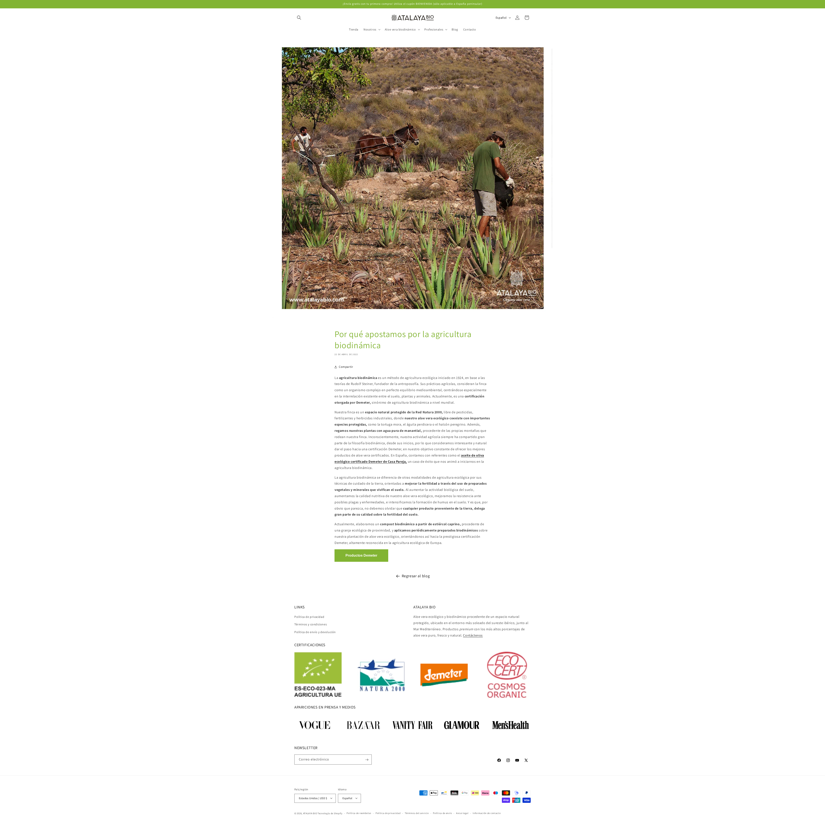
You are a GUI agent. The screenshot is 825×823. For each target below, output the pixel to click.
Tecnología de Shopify (330, 813)
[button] (299, 17)
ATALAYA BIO (310, 813)
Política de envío (442, 813)
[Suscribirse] (366, 760)
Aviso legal (462, 813)
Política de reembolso (359, 813)
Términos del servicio (417, 813)
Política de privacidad (309, 617)
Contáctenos (473, 635)
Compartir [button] (346, 367)
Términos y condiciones (310, 624)
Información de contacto (487, 813)
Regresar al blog (416, 575)
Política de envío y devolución (315, 632)
